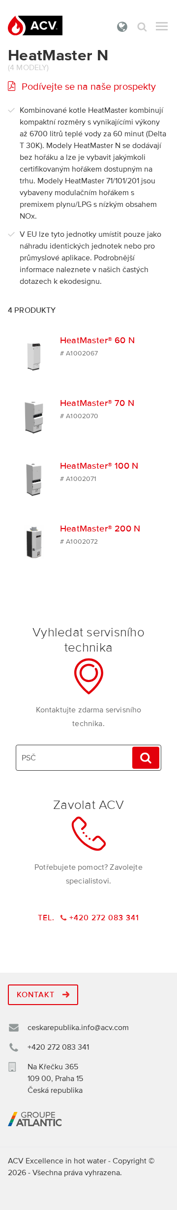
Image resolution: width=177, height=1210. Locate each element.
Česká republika (122, 26)
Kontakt (37, 995)
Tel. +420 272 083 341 (88, 918)
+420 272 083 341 (58, 1047)
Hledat (142, 26)
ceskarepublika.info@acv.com (78, 1028)
